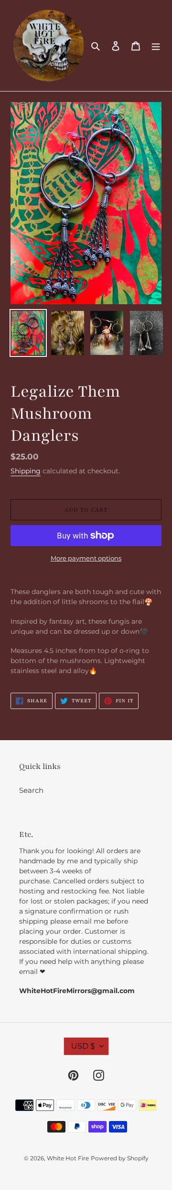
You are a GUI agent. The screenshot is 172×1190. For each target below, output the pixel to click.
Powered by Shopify (120, 1158)
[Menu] (156, 45)
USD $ (83, 1046)
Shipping (26, 471)
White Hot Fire (68, 1158)
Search (31, 790)
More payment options (86, 558)
